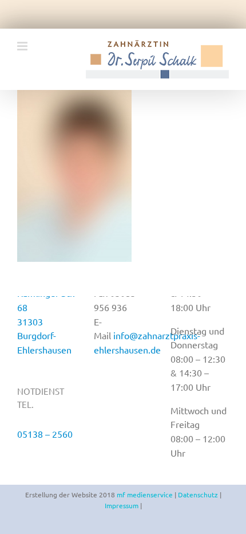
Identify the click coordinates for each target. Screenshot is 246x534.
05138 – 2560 (45, 433)
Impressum (121, 505)
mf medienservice (145, 494)
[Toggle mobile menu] (23, 46)
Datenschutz (198, 494)
